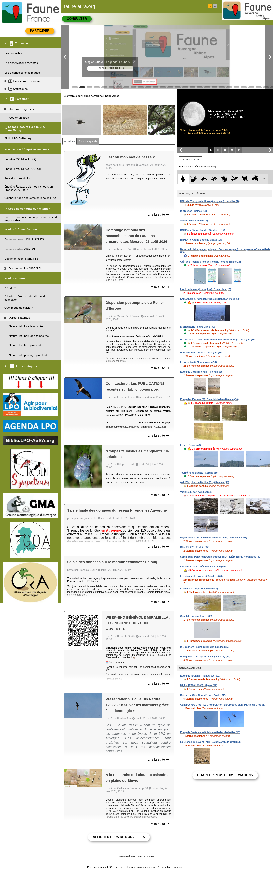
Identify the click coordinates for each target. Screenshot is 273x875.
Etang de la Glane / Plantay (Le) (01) (200, 675)
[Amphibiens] (224, 179)
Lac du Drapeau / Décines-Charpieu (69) (203, 566)
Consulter (77, 18)
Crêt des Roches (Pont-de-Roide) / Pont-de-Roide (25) (210, 261)
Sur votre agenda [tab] (87, 141)
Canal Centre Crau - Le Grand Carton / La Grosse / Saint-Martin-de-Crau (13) (223, 704)
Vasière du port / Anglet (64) (196, 492)
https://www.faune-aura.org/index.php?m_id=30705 (134, 336)
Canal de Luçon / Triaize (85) (196, 616)
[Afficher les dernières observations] (196, 166)
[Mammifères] (194, 179)
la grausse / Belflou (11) (193, 211)
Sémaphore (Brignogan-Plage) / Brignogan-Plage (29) (210, 299)
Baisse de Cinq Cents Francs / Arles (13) (203, 695)
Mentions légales (127, 856)
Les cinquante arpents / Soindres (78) (201, 576)
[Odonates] (234, 179)
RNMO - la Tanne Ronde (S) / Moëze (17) (202, 230)
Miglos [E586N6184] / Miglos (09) (198, 685)
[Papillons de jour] (245, 179)
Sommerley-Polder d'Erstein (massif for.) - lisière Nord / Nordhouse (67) (220, 556)
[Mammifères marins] (204, 179)
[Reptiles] (214, 179)
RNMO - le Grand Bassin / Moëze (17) (201, 239)
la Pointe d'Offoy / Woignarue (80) (199, 588)
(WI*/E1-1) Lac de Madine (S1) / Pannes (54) (204, 482)
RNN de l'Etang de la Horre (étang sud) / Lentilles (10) (210, 201)
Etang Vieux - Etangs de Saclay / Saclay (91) (205, 656)
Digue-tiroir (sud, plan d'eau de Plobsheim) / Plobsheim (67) (213, 537)
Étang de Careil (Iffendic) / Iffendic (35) (201, 371)
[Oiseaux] (183, 179)
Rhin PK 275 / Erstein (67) (194, 547)
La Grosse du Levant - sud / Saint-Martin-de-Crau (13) (210, 742)
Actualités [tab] (69, 141)
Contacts (141, 856)
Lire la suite (157, 214)
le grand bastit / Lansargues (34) (198, 362)
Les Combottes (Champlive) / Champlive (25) (205, 289)
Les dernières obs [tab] (190, 159)
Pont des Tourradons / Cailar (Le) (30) (201, 352)
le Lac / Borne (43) (190, 445)
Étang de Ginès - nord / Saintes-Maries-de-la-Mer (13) (210, 732)
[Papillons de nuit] (255, 179)
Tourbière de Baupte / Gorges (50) (199, 472)
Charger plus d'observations (225, 775)
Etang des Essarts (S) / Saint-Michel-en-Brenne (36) (209, 399)
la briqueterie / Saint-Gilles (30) (197, 326)
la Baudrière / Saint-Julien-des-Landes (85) (204, 647)
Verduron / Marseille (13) (194, 220)
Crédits (150, 856)
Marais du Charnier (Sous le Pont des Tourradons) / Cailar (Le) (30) (217, 339)
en (215, 6)
